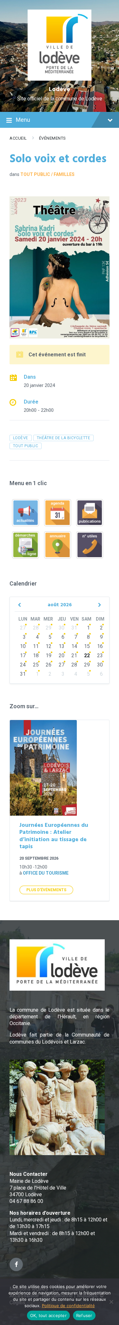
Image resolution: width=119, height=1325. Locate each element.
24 (23, 665)
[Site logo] (59, 79)
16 (100, 646)
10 (23, 646)
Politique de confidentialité (68, 1305)
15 (87, 646)
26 (48, 665)
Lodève (59, 89)
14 (74, 646)
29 (48, 628)
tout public (25, 446)
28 (36, 628)
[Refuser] (111, 1302)
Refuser (84, 1315)
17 (23, 655)
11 (36, 646)
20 (61, 655)
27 (23, 628)
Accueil (18, 138)
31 (74, 628)
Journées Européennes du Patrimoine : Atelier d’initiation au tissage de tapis (53, 836)
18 (36, 655)
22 (87, 655)
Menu (23, 119)
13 (61, 646)
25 (36, 665)
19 (48, 655)
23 (100, 655)
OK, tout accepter (48, 1315)
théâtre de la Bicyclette (63, 438)
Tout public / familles (47, 174)
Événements (52, 138)
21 (74, 655)
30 (61, 628)
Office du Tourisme (46, 873)
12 (48, 646)
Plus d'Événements (46, 890)
